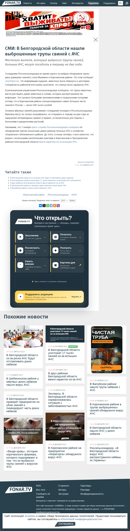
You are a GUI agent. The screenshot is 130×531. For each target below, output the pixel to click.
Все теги (40, 489)
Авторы (62, 489)
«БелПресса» (12, 81)
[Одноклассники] (54, 205)
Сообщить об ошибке (43, 495)
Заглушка (63, 493)
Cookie (30, 516)
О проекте (63, 485)
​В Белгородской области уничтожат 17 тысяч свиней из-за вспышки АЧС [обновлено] (45, 180)
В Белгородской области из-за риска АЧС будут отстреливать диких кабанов (41, 178)
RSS (38, 485)
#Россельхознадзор (58, 194)
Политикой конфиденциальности (81, 519)
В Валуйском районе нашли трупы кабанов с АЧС (30, 188)
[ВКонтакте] (40, 205)
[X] (44, 205)
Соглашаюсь (66, 523)
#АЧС (74, 194)
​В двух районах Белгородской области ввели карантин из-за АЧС (37, 183)
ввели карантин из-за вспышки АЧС (58, 141)
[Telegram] (51, 205)
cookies (59, 505)
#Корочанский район (34, 194)
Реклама (85, 489)
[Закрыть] (96, 40)
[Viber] (58, 205)
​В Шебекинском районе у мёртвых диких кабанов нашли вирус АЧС (38, 185)
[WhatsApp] (47, 205)
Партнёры (85, 485)
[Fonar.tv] (11, 3)
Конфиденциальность (92, 493)
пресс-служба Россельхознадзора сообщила (55, 127)
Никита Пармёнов (86, 162)
